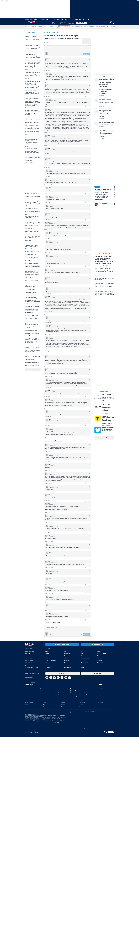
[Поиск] (106, 23)
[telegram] (46, 677)
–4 (89, 567)
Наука (65, 662)
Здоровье (47, 667)
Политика (83, 655)
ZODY (88, 19)
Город (46, 658)
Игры (84, 19)
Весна (47, 655)
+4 (85, 470)
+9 (85, 408)
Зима (65, 651)
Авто (46, 651)
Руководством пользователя (76, 716)
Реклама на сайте (29, 651)
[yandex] (69, 677)
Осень (82, 653)
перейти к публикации (52, 32)
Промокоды (37, 19)
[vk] (50, 677)
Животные (48, 665)
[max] (58, 677)
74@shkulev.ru (40, 721)
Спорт (98, 651)
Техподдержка (28, 662)
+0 (85, 70)
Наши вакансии (29, 660)
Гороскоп (71, 19)
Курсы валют (78, 19)
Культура (66, 655)
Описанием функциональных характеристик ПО (80, 717)
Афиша (66, 19)
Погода (51, 19)
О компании (28, 655)
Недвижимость (29, 19)
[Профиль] (113, 23)
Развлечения (84, 662)
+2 (85, 314)
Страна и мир (100, 655)
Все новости (33, 32)
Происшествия (85, 658)
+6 (85, 483)
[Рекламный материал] (81, 23)
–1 (89, 285)
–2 (89, 314)
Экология (99, 658)
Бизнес (47, 653)
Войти (50, 54)
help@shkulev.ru (34, 723)
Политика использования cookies (77, 724)
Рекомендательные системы (76, 726)
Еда (46, 662)
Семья (82, 667)
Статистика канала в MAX (31, 667)
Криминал (67, 653)
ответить (47, 70)
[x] (62, 677)
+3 (85, 275)
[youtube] (65, 677)
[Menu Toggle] (25, 23)
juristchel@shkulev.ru (58, 722)
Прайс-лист (27, 653)
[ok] (54, 677)
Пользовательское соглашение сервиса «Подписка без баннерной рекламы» (86, 728)
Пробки (63, 22)
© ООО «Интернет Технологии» (31, 732)
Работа (82, 660)
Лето (65, 658)
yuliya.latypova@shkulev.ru (100, 711)
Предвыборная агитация (31, 665)
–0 (89, 70)
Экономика (100, 660)
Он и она (83, 651)
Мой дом (66, 660)
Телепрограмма (58, 19)
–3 (89, 184)
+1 (85, 145)
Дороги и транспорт (50, 660)
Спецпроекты (100, 662)
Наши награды (28, 658)
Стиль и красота (101, 653)
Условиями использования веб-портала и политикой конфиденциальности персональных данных (90, 718)
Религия (83, 665)
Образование (67, 667)
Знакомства (44, 19)
